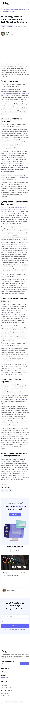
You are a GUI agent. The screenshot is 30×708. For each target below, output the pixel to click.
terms (15, 629)
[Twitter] (10, 490)
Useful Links (4, 668)
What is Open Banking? (10, 576)
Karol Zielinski (9, 34)
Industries (4, 672)
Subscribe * (15, 626)
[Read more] (15, 562)
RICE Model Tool (5, 693)
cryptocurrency (5, 93)
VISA (2, 244)
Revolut (20, 254)
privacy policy (22, 629)
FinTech (5, 572)
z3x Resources (11, 8)
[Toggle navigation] (28, 3)
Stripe (26, 242)
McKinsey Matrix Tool (6, 688)
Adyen (8, 244)
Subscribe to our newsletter (7, 661)
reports (15, 235)
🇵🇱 (1, 704)
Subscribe (24, 664)
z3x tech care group (21, 701)
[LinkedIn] (2, 490)
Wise (16, 248)
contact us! (19, 479)
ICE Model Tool (5, 696)
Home (3, 8)
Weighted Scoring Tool (7, 690)
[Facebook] (6, 490)
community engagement (21, 399)
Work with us (15, 514)
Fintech (3, 89)
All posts (15, 551)
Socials (3, 681)
